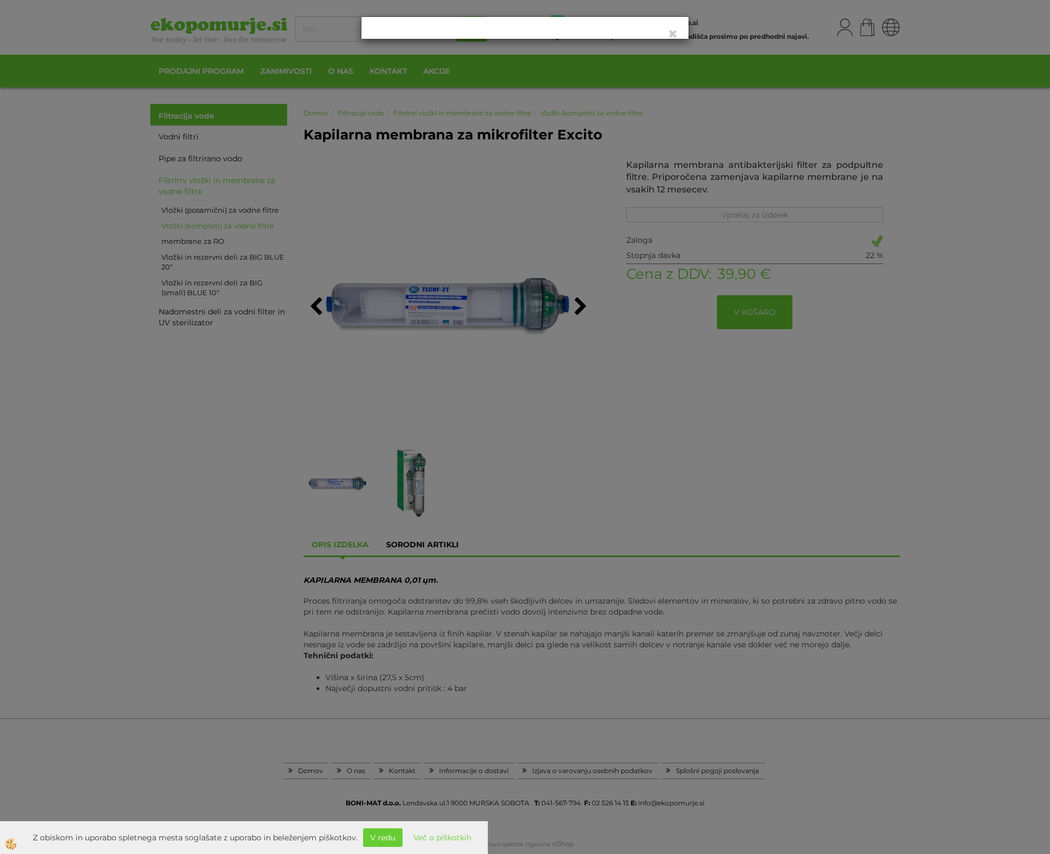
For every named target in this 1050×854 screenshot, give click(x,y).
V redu (382, 838)
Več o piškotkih (442, 838)
